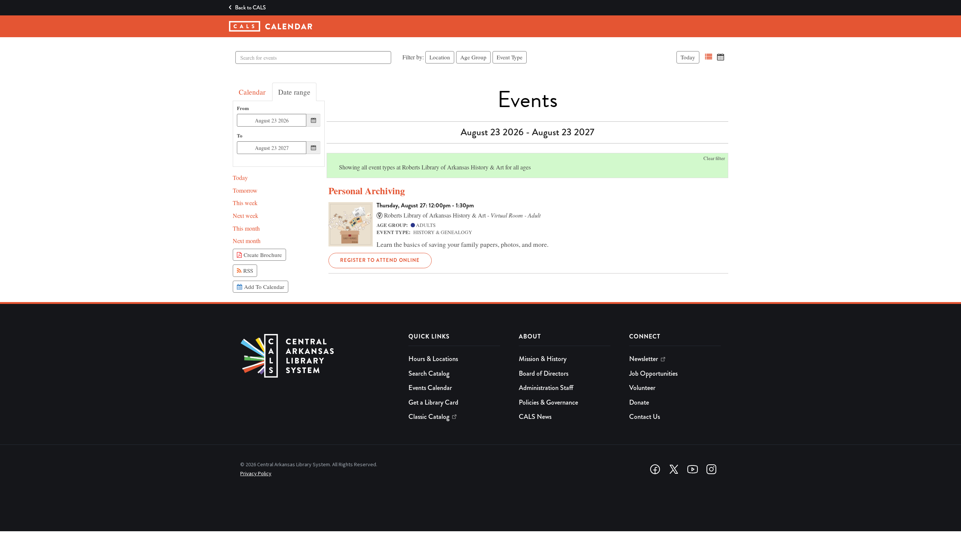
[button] (708, 56)
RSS (247, 270)
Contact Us (644, 417)
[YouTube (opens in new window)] (692, 469)
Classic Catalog (428, 417)
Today (688, 57)
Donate (639, 402)
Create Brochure (262, 254)
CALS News (535, 417)
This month (246, 228)
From (243, 108)
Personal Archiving (366, 191)
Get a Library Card (433, 402)
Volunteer (642, 388)
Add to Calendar (263, 286)
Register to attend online (380, 260)
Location (439, 57)
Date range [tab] (294, 92)
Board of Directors (543, 373)
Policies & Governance (548, 402)
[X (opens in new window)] (673, 469)
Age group (473, 57)
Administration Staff (546, 388)
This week (245, 203)
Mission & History (542, 359)
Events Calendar (430, 388)
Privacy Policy (255, 474)
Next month (247, 241)
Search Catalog (428, 373)
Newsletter (643, 359)
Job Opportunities (653, 373)
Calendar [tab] (252, 92)
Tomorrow (245, 190)
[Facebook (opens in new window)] (655, 469)
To (240, 135)
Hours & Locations (433, 359)
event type (510, 57)
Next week (245, 215)
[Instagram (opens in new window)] (711, 469)
